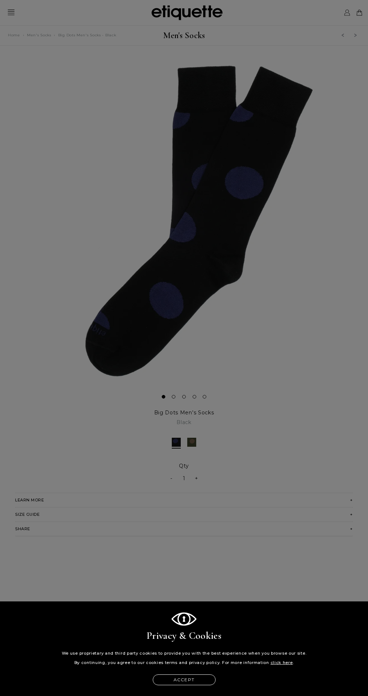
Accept (184, 679)
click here (282, 662)
